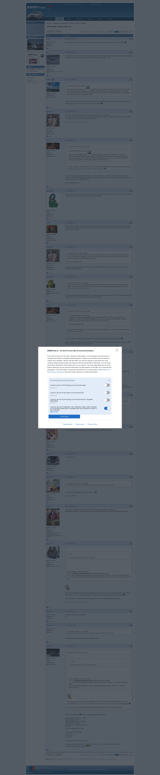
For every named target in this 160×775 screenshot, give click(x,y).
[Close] (118, 351)
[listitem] (80, 380)
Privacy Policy (92, 424)
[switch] (107, 385)
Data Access (80, 424)
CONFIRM (64, 416)
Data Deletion (67, 424)
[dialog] (80, 387)
